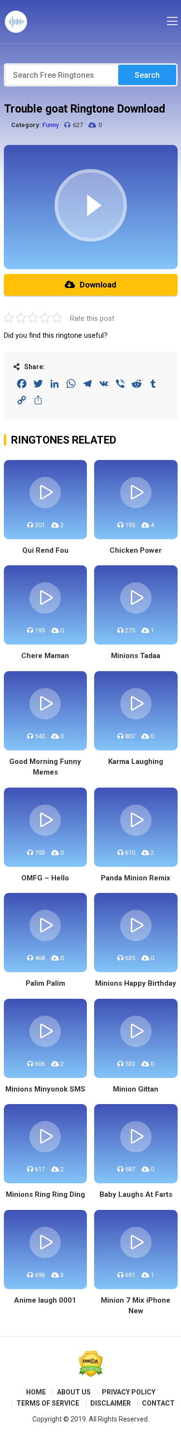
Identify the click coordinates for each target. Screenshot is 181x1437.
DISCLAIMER (110, 1403)
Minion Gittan (135, 1089)
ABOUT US (74, 1392)
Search (147, 75)
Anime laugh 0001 (45, 1300)
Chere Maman (45, 655)
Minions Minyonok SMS (45, 1089)
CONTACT (158, 1403)
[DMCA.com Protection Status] (91, 1364)
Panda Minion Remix (135, 878)
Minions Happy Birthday (135, 983)
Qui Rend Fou (45, 550)
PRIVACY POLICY (128, 1392)
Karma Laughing (135, 761)
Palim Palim (45, 983)
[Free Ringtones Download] (16, 22)
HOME (36, 1392)
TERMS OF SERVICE (47, 1403)
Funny (50, 125)
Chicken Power (136, 550)
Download (98, 284)
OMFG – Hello (45, 878)
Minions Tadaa (135, 655)
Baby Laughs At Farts (135, 1194)
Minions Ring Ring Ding (45, 1194)
